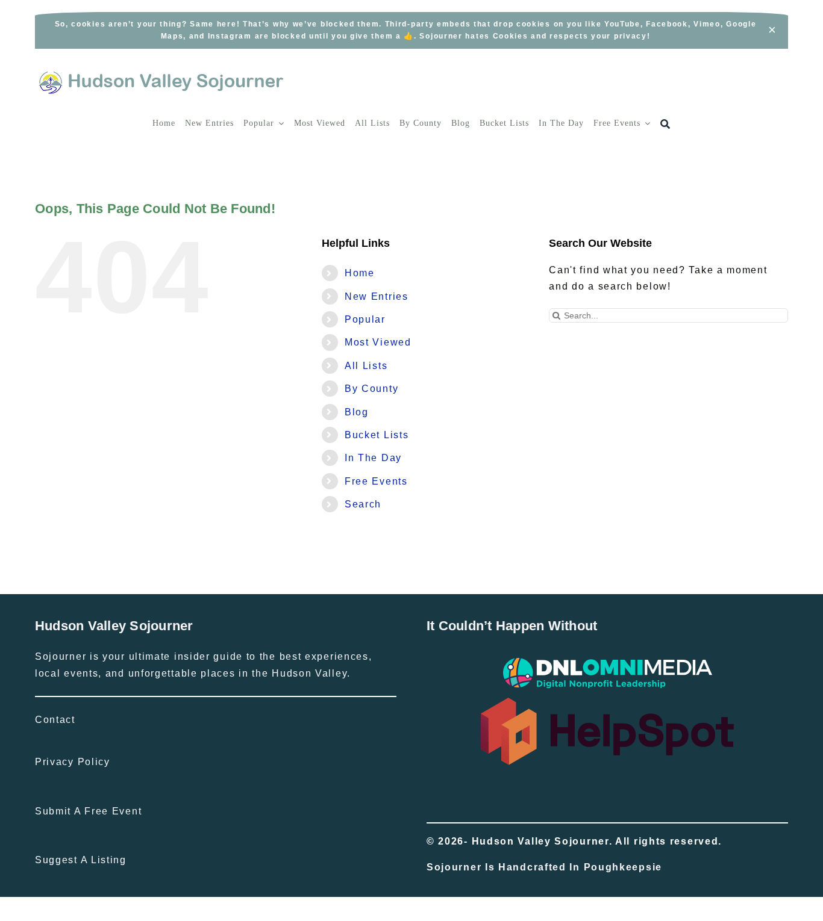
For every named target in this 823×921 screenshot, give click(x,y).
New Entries (376, 296)
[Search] (665, 124)
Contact (55, 720)
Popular (365, 319)
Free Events (376, 481)
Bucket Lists (376, 435)
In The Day (373, 458)
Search (363, 504)
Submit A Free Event (88, 811)
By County (371, 388)
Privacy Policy (72, 762)
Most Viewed (378, 342)
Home (360, 273)
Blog (357, 412)
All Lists (366, 366)
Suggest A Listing (81, 860)
